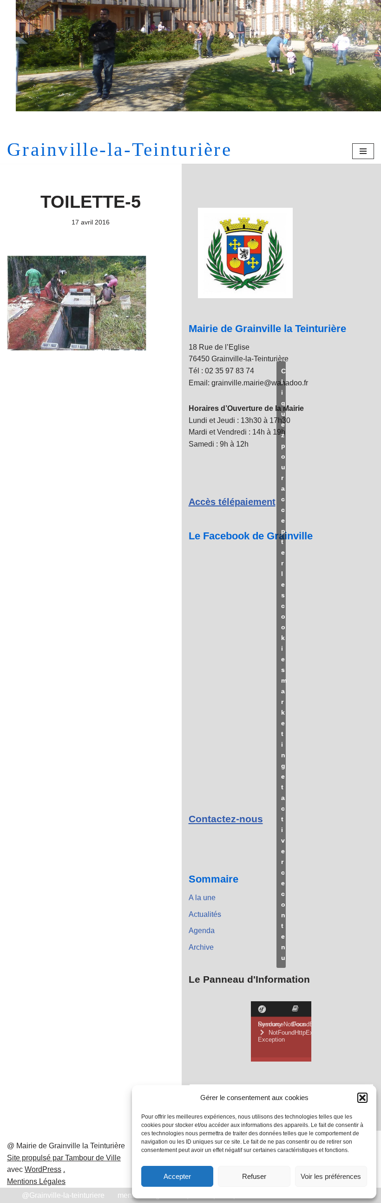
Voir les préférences (331, 1176)
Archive (201, 947)
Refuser (254, 1176)
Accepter (177, 1176)
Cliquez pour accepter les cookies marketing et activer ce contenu (283, 664)
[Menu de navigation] (363, 151)
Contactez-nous (226, 818)
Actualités (205, 914)
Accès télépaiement (232, 502)
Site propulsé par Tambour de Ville (64, 1158)
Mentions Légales (36, 1181)
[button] (362, 1097)
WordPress (43, 1169)
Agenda (202, 930)
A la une (202, 898)
